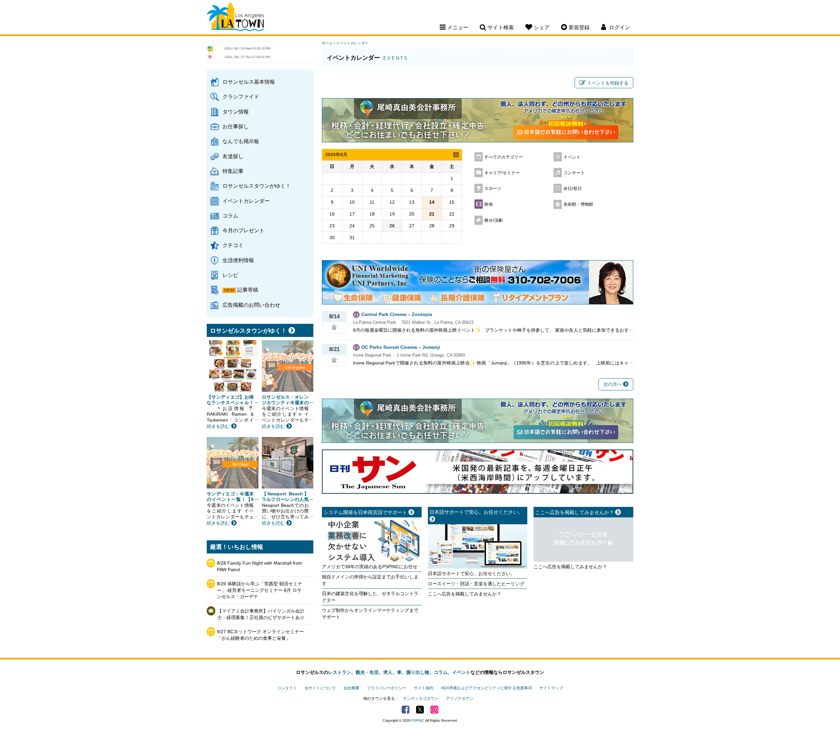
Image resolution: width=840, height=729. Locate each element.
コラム (230, 216)
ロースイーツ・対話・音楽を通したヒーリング (476, 583)
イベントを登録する (607, 83)
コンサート (574, 173)
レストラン (339, 672)
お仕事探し (235, 126)
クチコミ (232, 245)
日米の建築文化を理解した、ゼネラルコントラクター (370, 597)
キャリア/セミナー (502, 173)
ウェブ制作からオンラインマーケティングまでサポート (370, 613)
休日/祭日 (572, 188)
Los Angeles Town (235, 18)
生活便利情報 (238, 260)
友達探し (232, 156)
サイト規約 (423, 688)
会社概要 (351, 688)
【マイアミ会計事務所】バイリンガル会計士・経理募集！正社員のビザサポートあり (260, 614)
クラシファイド (240, 96)
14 (431, 202)
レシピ (230, 275)
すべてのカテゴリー (503, 157)
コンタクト (287, 688)
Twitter (420, 710)
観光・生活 (367, 672)
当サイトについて (320, 688)
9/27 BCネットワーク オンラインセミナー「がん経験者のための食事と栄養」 (260, 635)
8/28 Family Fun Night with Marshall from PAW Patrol (259, 566)
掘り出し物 (417, 672)
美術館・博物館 (578, 204)
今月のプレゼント (243, 230)
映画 (488, 204)
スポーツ (492, 188)
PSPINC (418, 720)
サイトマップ (551, 688)
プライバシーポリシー (386, 688)
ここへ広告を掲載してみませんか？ (464, 593)
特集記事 (232, 171)
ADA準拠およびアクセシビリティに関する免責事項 (486, 688)
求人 (387, 672)
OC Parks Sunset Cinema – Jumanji (400, 347)
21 (431, 214)
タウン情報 (235, 112)
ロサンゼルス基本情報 (248, 82)
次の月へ (613, 384)
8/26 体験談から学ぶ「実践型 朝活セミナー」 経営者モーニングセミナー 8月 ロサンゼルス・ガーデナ (259, 590)
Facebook (406, 710)
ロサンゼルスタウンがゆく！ (256, 186)
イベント (571, 157)
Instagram (434, 710)
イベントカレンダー (246, 201)
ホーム (327, 43)
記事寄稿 (247, 290)
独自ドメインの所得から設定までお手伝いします (370, 580)
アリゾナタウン (459, 698)
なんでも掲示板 (240, 141)
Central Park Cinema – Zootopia (396, 314)
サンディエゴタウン (420, 698)
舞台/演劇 (493, 220)
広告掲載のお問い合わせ (251, 305)
